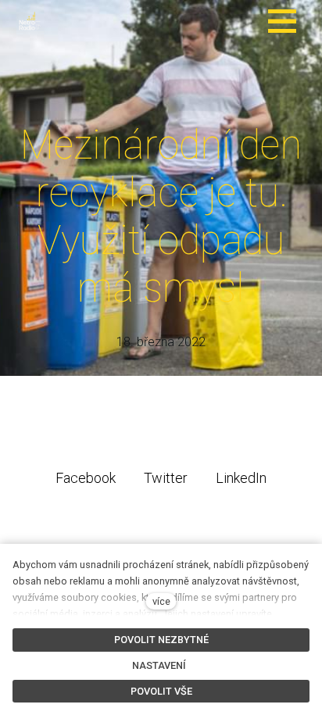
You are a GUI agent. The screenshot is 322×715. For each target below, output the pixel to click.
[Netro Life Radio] (30, 21)
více (161, 601)
